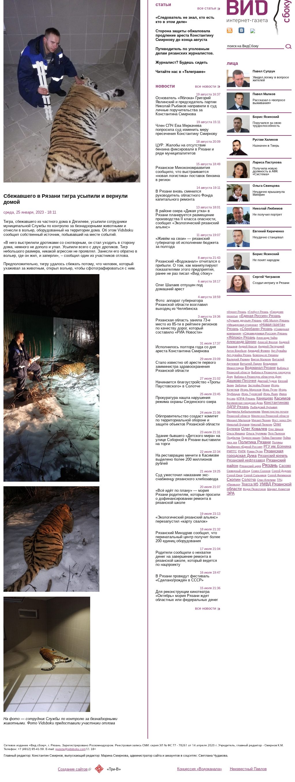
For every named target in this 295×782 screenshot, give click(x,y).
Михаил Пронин (261, 420)
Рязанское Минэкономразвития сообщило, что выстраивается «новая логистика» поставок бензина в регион (188, 174)
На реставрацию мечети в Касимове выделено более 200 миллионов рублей (187, 459)
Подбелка (233, 437)
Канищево (264, 398)
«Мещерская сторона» (242, 324)
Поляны (277, 442)
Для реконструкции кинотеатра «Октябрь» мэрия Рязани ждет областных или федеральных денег (187, 596)
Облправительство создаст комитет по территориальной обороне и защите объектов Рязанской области (188, 420)
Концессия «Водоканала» (199, 769)
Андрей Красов (248, 346)
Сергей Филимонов (279, 475)
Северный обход (238, 470)
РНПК (242, 451)
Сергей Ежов (235, 475)
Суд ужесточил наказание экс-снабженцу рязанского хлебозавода (187, 477)
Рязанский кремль (273, 456)
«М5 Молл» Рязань (276, 320)
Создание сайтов (74, 769)
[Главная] (259, 34)
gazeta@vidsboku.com (72, 749)
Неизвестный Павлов (248, 769)
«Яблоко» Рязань (241, 338)
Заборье (241, 385)
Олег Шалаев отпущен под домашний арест (179, 287)
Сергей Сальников (255, 475)
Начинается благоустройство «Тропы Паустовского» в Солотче (188, 384)
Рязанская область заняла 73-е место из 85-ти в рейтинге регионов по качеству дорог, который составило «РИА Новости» (186, 326)
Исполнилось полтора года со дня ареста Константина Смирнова (186, 349)
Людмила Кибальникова (243, 411)
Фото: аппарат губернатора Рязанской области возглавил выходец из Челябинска (182, 305)
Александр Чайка (266, 337)
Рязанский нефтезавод (246, 460)
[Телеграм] (252, 32)
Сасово (285, 466)
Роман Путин (255, 451)
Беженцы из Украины (265, 355)
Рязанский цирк (250, 466)
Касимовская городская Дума (245, 403)
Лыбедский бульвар (263, 407)
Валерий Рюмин (238, 359)
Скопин (234, 479)
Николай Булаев (238, 424)
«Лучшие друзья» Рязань (244, 320)
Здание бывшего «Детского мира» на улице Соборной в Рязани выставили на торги (188, 440)
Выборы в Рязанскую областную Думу (257, 376)
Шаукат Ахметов (278, 489)
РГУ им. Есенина (277, 446)
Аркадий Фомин (259, 350)
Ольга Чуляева (256, 433)
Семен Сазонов (261, 471)
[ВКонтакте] (241, 32)
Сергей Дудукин (281, 471)
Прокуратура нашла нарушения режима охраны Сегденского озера (186, 400)
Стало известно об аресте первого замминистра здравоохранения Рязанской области (186, 367)
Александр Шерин (241, 342)
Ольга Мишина (236, 433)
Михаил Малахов (238, 420)
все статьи (206, 8)
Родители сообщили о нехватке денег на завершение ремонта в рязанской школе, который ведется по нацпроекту (186, 559)
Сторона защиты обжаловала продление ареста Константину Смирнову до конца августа (184, 35)
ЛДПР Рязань (238, 407)
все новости (205, 86)
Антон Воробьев (237, 350)
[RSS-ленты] (229, 32)
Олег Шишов (275, 429)
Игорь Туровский (251, 394)
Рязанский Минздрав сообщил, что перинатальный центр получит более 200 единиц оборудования (188, 537)
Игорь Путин (269, 389)
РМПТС (232, 451)
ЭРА (231, 493)
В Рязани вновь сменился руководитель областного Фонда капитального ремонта (184, 195)
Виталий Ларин (251, 363)
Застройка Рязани (259, 385)
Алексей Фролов (268, 342)
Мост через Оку (282, 420)
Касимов (282, 398)
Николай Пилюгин (261, 424)
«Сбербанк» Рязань (256, 329)
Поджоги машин (250, 437)
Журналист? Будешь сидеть (182, 62)
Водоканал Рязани (260, 368)
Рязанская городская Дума (255, 453)
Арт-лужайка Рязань (239, 355)
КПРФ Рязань (246, 398)
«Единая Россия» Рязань (260, 316)
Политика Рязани (254, 442)
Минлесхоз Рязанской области (270, 415)
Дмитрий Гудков (267, 381)
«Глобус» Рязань (257, 311)
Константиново (276, 403)
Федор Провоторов (254, 489)
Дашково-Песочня (241, 381)
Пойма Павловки (272, 437)
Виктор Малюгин (261, 359)
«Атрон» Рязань (236, 311)
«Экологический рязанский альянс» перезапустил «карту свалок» (187, 519)
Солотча (249, 480)
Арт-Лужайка (279, 350)
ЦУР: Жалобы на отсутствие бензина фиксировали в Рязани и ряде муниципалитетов (185, 149)
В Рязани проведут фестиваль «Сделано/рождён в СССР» (182, 578)
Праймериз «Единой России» (244, 446)
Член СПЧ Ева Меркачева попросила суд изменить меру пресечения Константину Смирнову (186, 130)
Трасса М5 (249, 484)
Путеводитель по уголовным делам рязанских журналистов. (185, 51)
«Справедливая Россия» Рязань (265, 333)
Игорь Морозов (250, 389)
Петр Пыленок (276, 433)
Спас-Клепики (266, 479)
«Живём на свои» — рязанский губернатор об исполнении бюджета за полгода (187, 243)
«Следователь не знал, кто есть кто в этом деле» (185, 19)
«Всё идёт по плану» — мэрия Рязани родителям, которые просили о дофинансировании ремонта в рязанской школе (188, 497)
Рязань (270, 465)
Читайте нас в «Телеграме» (180, 71)
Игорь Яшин (270, 394)
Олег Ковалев (254, 428)
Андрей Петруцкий (271, 346)
